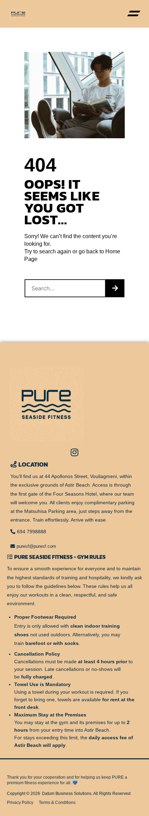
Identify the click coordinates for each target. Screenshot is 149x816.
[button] (133, 14)
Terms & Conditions (57, 802)
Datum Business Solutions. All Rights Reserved (86, 793)
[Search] (115, 288)
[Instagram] (74, 452)
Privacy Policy (20, 802)
